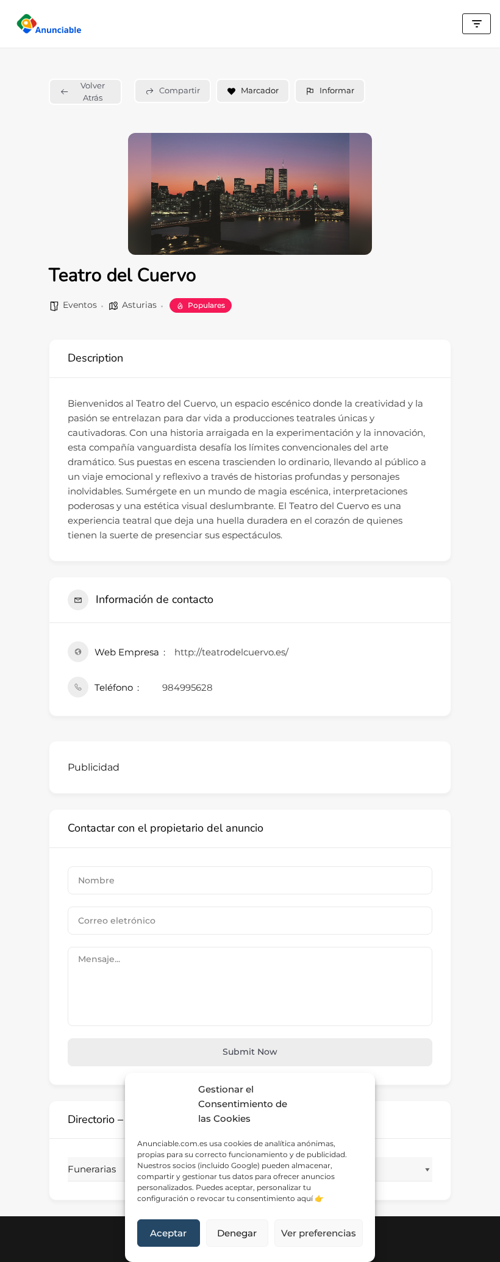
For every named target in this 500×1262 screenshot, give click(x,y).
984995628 (187, 687)
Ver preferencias (318, 1233)
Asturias (139, 304)
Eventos (80, 304)
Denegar (237, 1233)
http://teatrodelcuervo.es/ (231, 652)
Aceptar (168, 1233)
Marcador (260, 90)
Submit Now (250, 1051)
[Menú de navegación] (476, 23)
